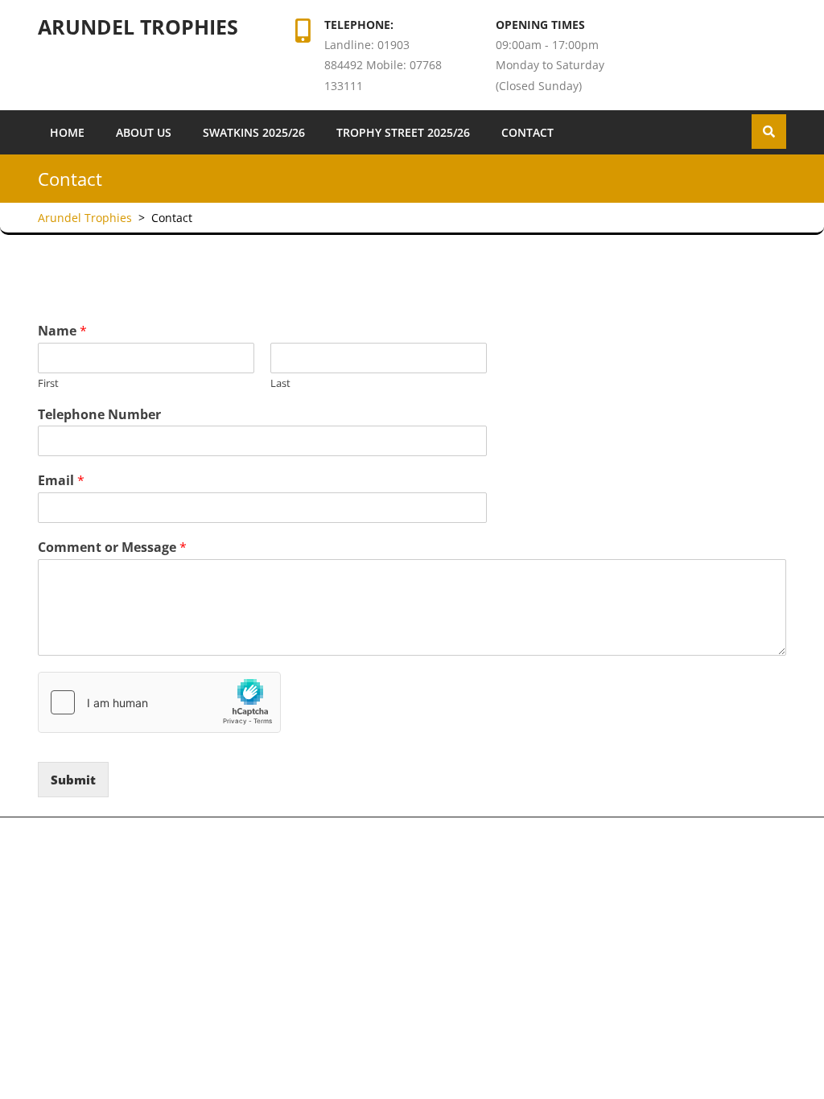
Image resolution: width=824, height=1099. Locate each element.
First (48, 383)
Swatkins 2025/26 (254, 132)
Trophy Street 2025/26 (403, 132)
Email (61, 480)
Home (67, 132)
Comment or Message (112, 547)
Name (62, 331)
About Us (143, 132)
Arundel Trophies (138, 26)
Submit (73, 780)
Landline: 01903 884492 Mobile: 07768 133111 (383, 65)
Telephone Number (99, 414)
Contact (527, 132)
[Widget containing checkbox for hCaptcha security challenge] (159, 702)
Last (280, 383)
